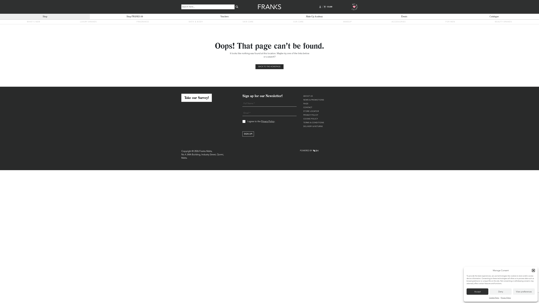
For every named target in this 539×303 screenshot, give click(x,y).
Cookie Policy (494, 298)
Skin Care (248, 22)
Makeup (347, 22)
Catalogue (494, 16)
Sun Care (298, 22)
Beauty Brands (503, 22)
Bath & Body (196, 22)
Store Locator (311, 111)
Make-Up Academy (314, 16)
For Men (450, 22)
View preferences (524, 291)
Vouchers (225, 16)
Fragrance (143, 22)
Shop (45, 16)
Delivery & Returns (313, 126)
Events (404, 16)
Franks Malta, (205, 151)
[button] (533, 270)
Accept (477, 291)
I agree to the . (262, 121)
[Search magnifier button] (237, 6)
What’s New (33, 22)
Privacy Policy (506, 298)
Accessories (399, 22)
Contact (307, 107)
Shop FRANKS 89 (134, 16)
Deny (500, 291)
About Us (308, 96)
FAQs (305, 104)
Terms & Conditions (313, 123)
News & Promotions (313, 100)
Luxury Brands (88, 22)
